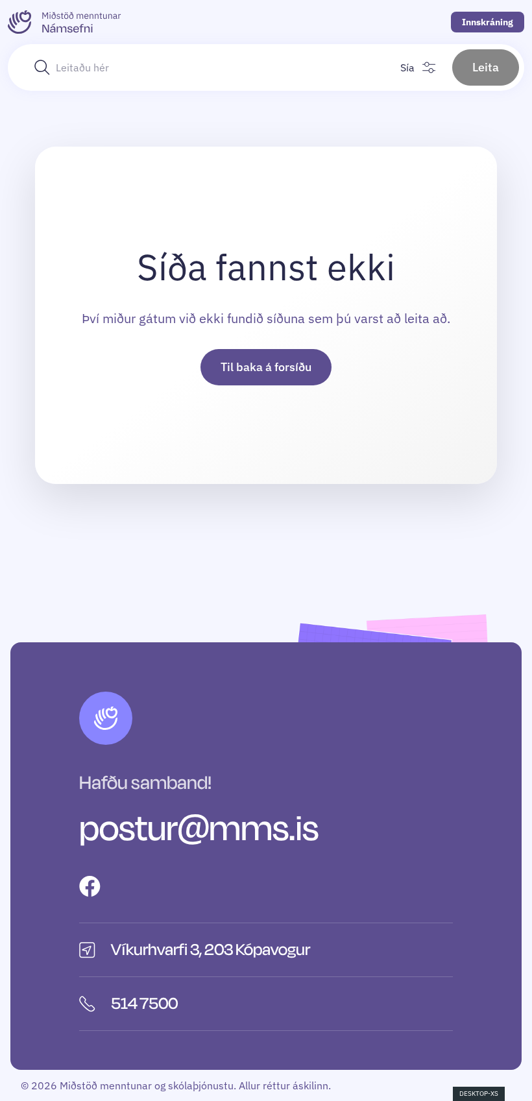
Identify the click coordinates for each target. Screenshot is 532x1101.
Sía (407, 67)
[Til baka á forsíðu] (64, 22)
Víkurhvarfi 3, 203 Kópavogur (210, 950)
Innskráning (487, 22)
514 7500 (144, 1004)
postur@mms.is (199, 828)
